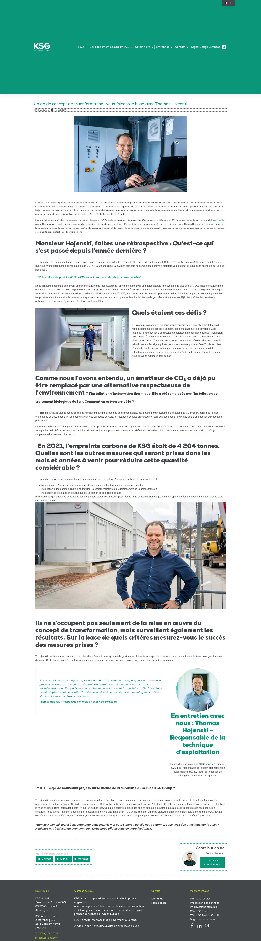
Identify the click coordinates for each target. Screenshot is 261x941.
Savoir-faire (142, 46)
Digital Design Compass (205, 46)
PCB (81, 46)
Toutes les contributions (212, 862)
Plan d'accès (159, 902)
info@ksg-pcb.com (46, 937)
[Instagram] (207, 925)
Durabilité (62, 853)
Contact (180, 46)
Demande (157, 898)
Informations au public (203, 907)
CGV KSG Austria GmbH (204, 915)
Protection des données (204, 902)
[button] (224, 47)
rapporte (219, 220)
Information (47, 853)
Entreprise (162, 46)
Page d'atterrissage (202, 919)
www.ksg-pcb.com (46, 933)
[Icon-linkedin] (199, 925)
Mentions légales (200, 898)
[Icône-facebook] (192, 925)
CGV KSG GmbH (199, 911)
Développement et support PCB (109, 46)
